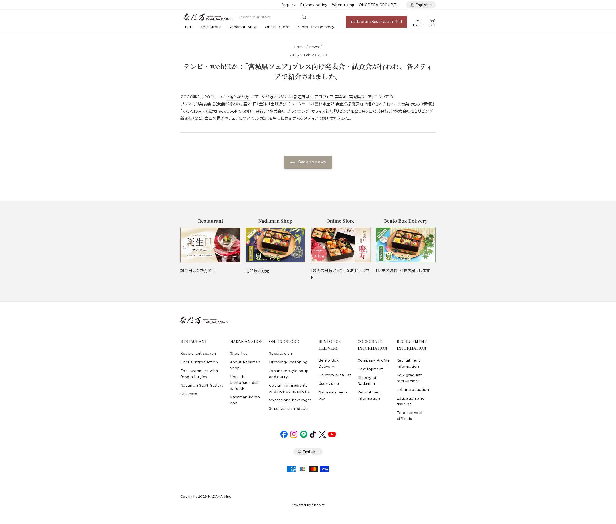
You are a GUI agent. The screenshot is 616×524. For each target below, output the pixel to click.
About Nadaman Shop (245, 365)
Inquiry (288, 5)
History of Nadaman (367, 380)
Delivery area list (334, 375)
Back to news (311, 162)
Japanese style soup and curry (288, 373)
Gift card (188, 394)
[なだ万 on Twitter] (322, 436)
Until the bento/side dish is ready (245, 382)
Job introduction (413, 389)
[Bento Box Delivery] (406, 245)
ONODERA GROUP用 (378, 5)
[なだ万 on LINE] (303, 436)
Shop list (238, 353)
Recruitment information (369, 395)
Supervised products (289, 408)
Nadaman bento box (245, 400)
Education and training (410, 401)
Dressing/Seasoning (288, 362)
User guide (328, 383)
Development (370, 369)
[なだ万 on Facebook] (284, 436)
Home (299, 47)
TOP (188, 27)
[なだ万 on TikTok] (313, 436)
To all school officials (409, 415)
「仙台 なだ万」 (238, 97)
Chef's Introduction (199, 362)
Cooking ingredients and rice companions (289, 388)
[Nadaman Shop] (276, 245)
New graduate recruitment (410, 378)
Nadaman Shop (243, 27)
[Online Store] (341, 245)
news (314, 47)
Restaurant (210, 27)
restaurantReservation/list (376, 21)
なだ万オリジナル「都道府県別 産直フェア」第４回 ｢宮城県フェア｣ (317, 97)
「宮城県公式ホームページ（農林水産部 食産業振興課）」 (316, 104)
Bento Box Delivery (315, 27)
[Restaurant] (210, 245)
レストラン (295, 54)
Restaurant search (198, 353)
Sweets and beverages (290, 400)
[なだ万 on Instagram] (293, 436)
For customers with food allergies (199, 373)
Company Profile (374, 360)
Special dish (280, 353)
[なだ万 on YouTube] (332, 435)
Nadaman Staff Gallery (201, 385)
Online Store (277, 27)
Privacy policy (313, 5)
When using (343, 5)
